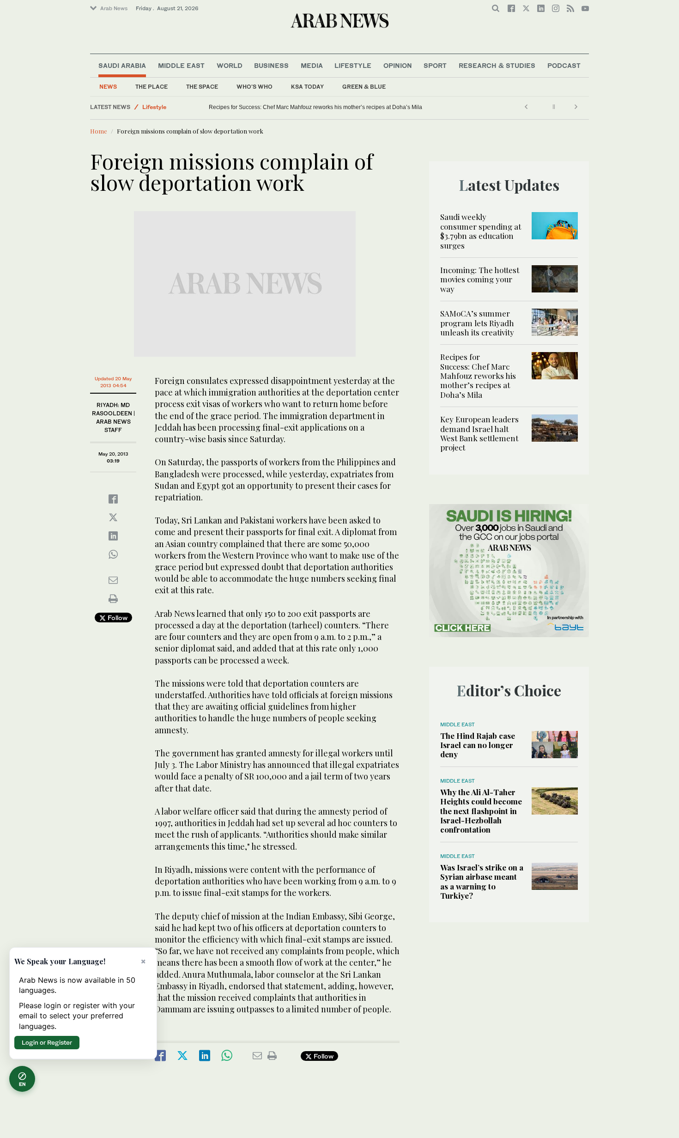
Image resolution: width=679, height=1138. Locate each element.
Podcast (564, 65)
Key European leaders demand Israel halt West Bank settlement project (479, 433)
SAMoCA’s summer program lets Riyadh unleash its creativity (478, 322)
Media (312, 65)
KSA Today (307, 86)
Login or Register (47, 1042)
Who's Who (254, 86)
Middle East (181, 65)
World (229, 65)
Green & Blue (364, 86)
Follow (116, 617)
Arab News (113, 8)
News (108, 86)
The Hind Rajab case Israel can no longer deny (477, 745)
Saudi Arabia (122, 65)
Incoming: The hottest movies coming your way (479, 279)
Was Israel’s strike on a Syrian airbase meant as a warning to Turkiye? (481, 881)
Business (271, 65)
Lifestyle (352, 65)
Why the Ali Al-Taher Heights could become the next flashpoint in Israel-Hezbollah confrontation (481, 811)
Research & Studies (497, 65)
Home (98, 131)
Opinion (397, 65)
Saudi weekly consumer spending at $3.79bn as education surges (480, 231)
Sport (435, 65)
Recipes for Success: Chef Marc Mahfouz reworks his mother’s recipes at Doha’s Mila (316, 107)
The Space (202, 86)
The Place (151, 86)
